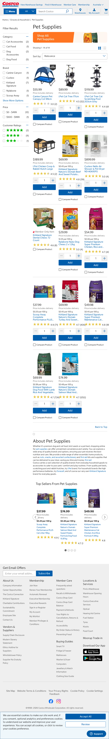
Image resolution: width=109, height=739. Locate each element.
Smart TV (60, 646)
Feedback (54, 694)
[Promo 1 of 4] (65, 550)
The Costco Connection (13, 594)
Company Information (12, 585)
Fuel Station (88, 617)
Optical (86, 609)
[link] (44, 86)
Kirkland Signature (98, 471)
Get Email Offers (14, 568)
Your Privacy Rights (58, 690)
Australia (97, 4)
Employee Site (9, 615)
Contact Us (8, 619)
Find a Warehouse (91, 589)
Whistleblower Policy (12, 655)
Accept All (86, 716)
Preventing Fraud (64, 634)
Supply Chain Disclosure (13, 635)
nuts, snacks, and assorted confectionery (58, 457)
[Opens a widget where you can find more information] (96, 734)
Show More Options (13, 100)
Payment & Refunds (65, 610)
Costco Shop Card (64, 597)
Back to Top (101, 426)
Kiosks (86, 626)
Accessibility (62, 625)
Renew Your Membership (41, 590)
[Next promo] (104, 517)
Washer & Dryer (63, 659)
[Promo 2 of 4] (68, 550)
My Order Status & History (67, 630)
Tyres (85, 622)
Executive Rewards (38, 603)
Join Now (33, 585)
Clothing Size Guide (65, 676)
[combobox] (27, 11)
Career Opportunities (12, 590)
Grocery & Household (20, 19)
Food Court (88, 631)
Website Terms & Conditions (31, 690)
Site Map (10, 690)
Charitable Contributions (14, 603)
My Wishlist (35, 616)
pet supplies (41, 449)
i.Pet (70, 468)
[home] (10, 4)
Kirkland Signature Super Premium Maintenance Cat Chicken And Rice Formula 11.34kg (92, 530)
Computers (61, 664)
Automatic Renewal (38, 594)
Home (5, 19)
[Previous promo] (35, 517)
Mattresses (61, 655)
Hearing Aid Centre (91, 613)
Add (44, 117)
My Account (35, 612)
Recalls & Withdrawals (66, 593)
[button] (69, 11)
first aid (84, 457)
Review (85, 724)
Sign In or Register (38, 607)
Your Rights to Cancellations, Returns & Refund (67, 617)
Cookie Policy (77, 690)
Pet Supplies (37, 19)
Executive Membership (40, 598)
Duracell (60, 471)
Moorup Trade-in (92, 638)
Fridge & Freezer (63, 650)
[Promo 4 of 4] (75, 550)
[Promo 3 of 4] (72, 550)
